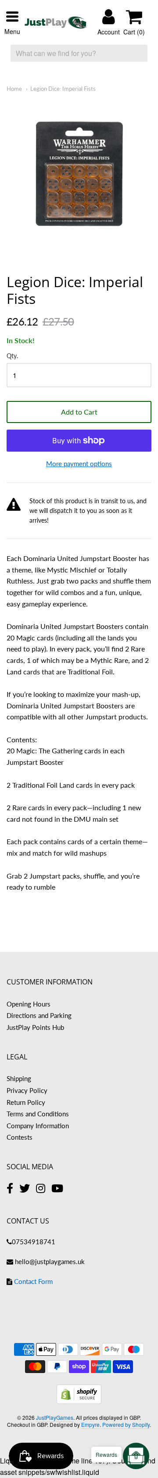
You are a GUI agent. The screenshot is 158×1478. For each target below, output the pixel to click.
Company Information (38, 1126)
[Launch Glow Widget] (136, 1456)
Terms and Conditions (38, 1114)
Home (14, 88)
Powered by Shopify (126, 1424)
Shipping (19, 1078)
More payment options (79, 464)
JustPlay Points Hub (35, 1027)
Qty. (12, 355)
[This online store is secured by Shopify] (79, 1401)
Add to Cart (79, 412)
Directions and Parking (39, 1015)
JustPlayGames (54, 1417)
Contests (19, 1137)
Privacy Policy (27, 1090)
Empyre (90, 1424)
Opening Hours (28, 1004)
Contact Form (33, 1281)
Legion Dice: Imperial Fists (63, 88)
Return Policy (26, 1102)
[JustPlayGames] (56, 22)
